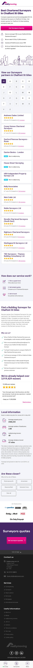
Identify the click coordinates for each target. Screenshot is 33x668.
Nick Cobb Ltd (10, 197)
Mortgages (9, 599)
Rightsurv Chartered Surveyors (17, 232)
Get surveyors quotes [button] (15, 540)
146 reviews (21, 202)
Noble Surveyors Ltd (12, 208)
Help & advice (9, 593)
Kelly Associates (11, 186)
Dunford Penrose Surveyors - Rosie (16, 140)
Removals (8, 596)
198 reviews (21, 261)
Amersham (24, 481)
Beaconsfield (9, 487)
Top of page (16, 552)
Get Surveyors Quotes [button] (16, 28)
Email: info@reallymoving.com (15, 576)
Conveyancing (10, 586)
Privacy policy (9, 634)
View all (9, 493)
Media (7, 615)
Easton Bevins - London (14, 152)
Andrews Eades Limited (14, 115)
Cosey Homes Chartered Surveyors (14, 127)
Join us (8, 622)
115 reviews (21, 226)
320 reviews (21, 133)
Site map (8, 631)
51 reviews (21, 120)
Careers (8, 625)
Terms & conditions (11, 628)
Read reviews (27, 402)
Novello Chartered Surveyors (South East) (16, 220)
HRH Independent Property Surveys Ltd (15, 175)
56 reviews (21, 237)
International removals (12, 602)
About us (8, 612)
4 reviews (21, 146)
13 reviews (21, 248)
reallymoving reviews (11, 618)
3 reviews (21, 213)
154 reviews (21, 191)
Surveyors (8, 590)
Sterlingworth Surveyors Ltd (15, 243)
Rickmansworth (8, 481)
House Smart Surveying (14, 163)
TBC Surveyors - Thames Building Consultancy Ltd (14, 255)
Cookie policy (9, 637)
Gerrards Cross (24, 487)
